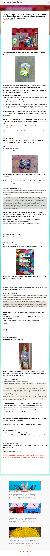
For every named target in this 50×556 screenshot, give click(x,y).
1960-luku (5, 455)
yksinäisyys (41, 457)
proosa (4, 457)
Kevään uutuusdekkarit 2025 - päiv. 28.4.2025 (19, 537)
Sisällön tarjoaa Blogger (26, 551)
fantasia (32, 455)
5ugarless (29, 554)
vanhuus (24, 457)
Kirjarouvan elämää (13, 2)
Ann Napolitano (12, 455)
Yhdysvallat (34, 457)
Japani (37, 455)
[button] (3, 22)
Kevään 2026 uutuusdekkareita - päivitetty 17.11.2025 (20, 491)
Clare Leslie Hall (20, 455)
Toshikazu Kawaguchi (16, 457)
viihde (29, 457)
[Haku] (48, 2)
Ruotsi (9, 457)
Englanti (27, 455)
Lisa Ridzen (42, 455)
